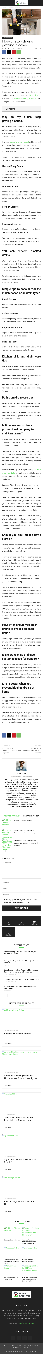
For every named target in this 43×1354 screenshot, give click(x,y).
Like (8, 916)
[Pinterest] (14, 52)
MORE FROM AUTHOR (30, 816)
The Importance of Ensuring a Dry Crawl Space (21, 979)
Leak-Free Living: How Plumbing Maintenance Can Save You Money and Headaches (21, 971)
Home (4, 7)
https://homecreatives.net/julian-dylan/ (21, 776)
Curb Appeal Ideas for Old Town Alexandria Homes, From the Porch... (29, 1279)
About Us (6, 1345)
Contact (27, 1348)
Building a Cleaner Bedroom (23, 820)
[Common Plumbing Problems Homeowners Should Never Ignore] (7, 835)
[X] (9, 52)
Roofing (6, 965)
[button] (3, 3)
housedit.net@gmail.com (25, 1323)
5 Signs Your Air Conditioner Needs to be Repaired (11, 750)
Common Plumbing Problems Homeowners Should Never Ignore (20, 1077)
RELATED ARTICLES (12, 816)
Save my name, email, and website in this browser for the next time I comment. (19, 900)
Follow (21, 916)
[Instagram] (19, 1338)
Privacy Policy (16, 1345)
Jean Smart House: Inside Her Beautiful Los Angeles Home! (18, 1118)
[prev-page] (3, 851)
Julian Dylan (8, 49)
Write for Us (17, 1348)
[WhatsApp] (18, 52)
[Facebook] (4, 52)
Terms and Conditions (30, 1345)
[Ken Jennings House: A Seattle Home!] (21, 1186)
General (6, 956)
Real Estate (7, 990)
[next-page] (6, 851)
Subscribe (8, 927)
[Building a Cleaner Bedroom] (7, 822)
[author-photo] (21, 770)
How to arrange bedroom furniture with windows (32, 750)
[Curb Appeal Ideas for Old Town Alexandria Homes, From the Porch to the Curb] (7, 844)
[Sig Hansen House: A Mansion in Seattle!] (21, 1144)
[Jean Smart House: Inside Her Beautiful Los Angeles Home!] (21, 1102)
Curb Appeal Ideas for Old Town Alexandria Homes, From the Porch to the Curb (27, 843)
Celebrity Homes (10, 1114)
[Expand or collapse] (38, 108)
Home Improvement (14, 7)
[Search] (40, 3)
